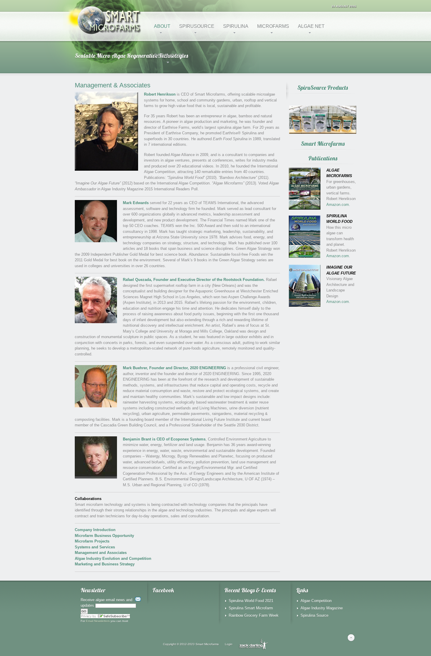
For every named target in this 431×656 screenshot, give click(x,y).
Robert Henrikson (160, 94)
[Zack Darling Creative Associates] (253, 644)
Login (229, 644)
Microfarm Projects (92, 541)
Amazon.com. (338, 204)
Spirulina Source (314, 615)
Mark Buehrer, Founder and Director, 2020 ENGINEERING (174, 368)
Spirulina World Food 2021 (251, 601)
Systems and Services (95, 547)
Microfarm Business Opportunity (104, 535)
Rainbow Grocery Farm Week (254, 615)
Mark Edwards (136, 203)
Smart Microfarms (207, 644)
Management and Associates (101, 552)
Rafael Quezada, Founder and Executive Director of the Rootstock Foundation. (194, 279)
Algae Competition (316, 601)
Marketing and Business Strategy (105, 564)
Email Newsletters (98, 621)
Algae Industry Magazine (322, 608)
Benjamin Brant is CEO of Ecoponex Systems (164, 439)
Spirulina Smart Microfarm (251, 608)
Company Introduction (95, 530)
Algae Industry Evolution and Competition (113, 558)
